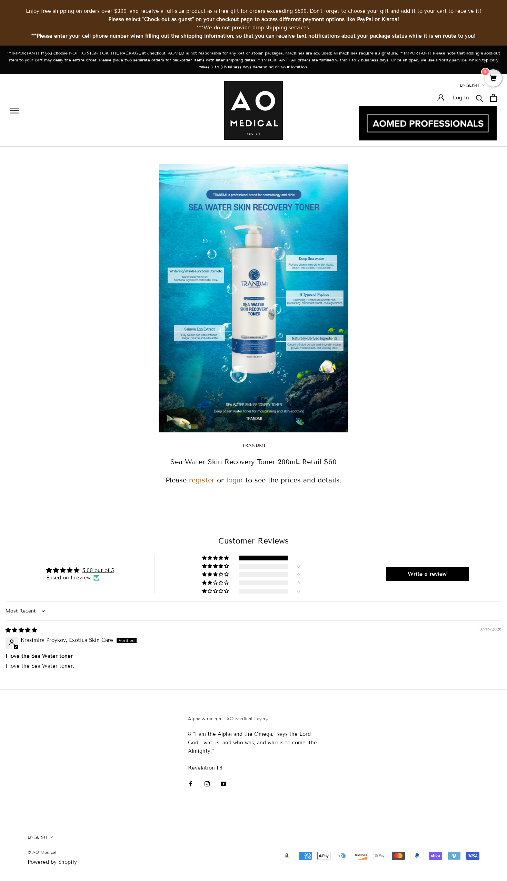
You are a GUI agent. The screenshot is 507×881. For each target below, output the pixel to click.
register (202, 480)
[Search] (479, 97)
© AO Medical (42, 852)
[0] (493, 79)
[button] (216, 558)
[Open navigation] (14, 111)
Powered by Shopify (52, 862)
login (234, 480)
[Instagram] (207, 783)
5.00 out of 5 (98, 570)
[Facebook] (190, 783)
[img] (21, 630)
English (469, 85)
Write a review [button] (427, 573)
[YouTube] (223, 783)
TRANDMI (253, 445)
